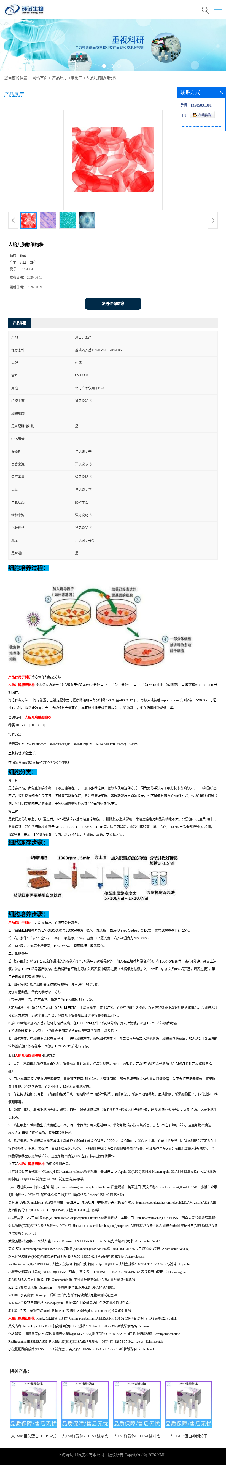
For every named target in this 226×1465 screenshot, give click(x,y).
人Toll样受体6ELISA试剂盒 (137, 1436)
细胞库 (76, 78)
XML (161, 1455)
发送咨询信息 (113, 304)
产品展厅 (60, 78)
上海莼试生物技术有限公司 (81, 1455)
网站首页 (40, 78)
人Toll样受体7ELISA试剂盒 (85, 1436)
